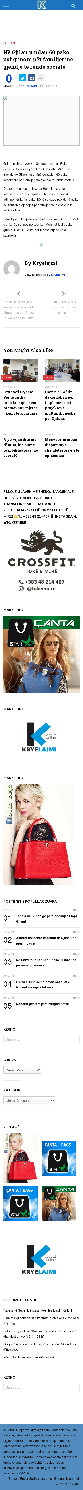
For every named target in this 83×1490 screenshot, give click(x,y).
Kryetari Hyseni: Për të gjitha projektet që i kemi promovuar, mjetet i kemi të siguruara (20, 402)
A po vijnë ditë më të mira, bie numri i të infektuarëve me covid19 (20, 447)
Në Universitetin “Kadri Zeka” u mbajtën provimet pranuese (39, 962)
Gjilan (9, 43)
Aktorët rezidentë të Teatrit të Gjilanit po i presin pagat (40, 940)
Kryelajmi (29, 85)
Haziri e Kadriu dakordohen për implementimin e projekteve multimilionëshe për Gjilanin (61, 405)
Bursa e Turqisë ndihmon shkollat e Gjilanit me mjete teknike (36, 984)
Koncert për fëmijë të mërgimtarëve (36, 1004)
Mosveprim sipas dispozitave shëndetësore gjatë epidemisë (62, 447)
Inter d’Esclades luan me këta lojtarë (28, 1357)
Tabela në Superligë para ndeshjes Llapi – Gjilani (41, 918)
